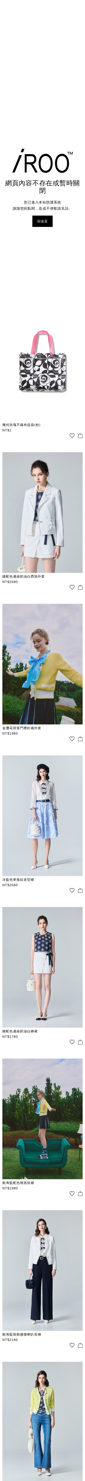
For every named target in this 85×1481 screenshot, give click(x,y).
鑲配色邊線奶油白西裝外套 (23, 576)
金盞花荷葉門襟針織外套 (21, 728)
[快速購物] (80, 435)
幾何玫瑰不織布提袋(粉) (21, 425)
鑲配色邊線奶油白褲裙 (20, 1031)
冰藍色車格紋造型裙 (18, 879)
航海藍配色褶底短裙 (18, 1183)
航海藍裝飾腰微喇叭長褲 (21, 1334)
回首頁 (42, 221)
